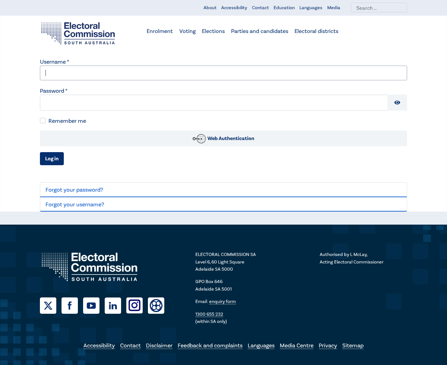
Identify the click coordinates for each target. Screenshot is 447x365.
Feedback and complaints (210, 345)
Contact (260, 7)
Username (54, 61)
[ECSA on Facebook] (72, 304)
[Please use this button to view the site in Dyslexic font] (156, 305)
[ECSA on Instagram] (137, 304)
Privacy (328, 345)
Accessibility (234, 7)
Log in (52, 158)
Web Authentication (230, 138)
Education (284, 7)
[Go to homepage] (78, 32)
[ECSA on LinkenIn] (115, 304)
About (210, 7)
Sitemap (353, 345)
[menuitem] (160, 31)
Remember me (67, 120)
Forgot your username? (74, 204)
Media (333, 7)
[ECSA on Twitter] (51, 304)
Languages (310, 7)
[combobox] (379, 7)
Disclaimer (159, 345)
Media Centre (296, 345)
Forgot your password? (74, 189)
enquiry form (222, 301)
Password (53, 90)
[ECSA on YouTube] (94, 304)
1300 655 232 (209, 314)
